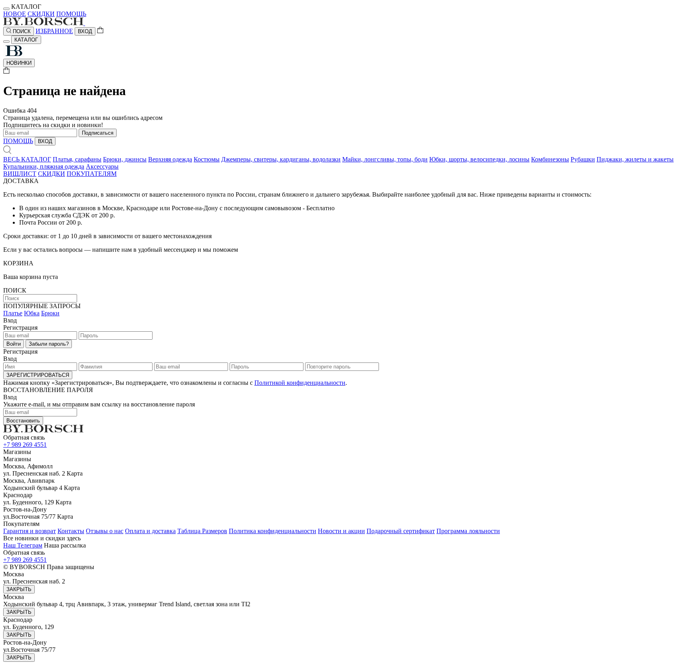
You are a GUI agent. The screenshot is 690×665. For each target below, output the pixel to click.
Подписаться (97, 133)
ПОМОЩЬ (71, 13)
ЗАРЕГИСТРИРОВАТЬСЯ (37, 375)
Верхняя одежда (170, 159)
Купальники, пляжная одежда (43, 166)
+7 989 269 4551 (25, 444)
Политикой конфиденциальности (299, 382)
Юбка (32, 313)
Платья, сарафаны (77, 159)
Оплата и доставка (150, 531)
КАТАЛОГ (26, 40)
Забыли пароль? (49, 344)
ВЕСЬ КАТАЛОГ (27, 159)
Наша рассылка (65, 545)
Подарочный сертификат (401, 531)
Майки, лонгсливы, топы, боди (385, 159)
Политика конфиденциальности (272, 531)
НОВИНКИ (19, 63)
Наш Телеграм (22, 545)
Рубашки (583, 159)
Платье (12, 313)
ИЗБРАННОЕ (54, 31)
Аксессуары (102, 166)
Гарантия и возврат (29, 531)
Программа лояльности (468, 531)
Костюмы (207, 159)
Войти (13, 344)
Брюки (50, 313)
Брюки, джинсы (125, 159)
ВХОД (85, 31)
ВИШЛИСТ (19, 173)
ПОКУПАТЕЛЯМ (92, 173)
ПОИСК (21, 31)
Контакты (71, 531)
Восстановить (23, 421)
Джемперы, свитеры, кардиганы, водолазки (281, 159)
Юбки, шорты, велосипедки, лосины (479, 159)
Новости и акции (341, 531)
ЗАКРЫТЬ (19, 589)
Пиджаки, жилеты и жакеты (635, 159)
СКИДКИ (41, 13)
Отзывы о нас (104, 531)
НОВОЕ (14, 13)
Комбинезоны (550, 159)
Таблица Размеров (202, 531)
